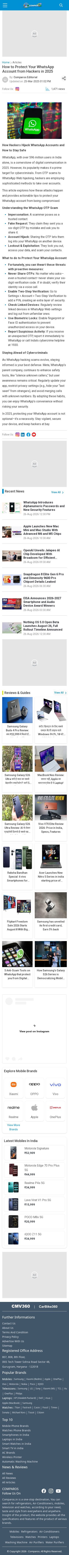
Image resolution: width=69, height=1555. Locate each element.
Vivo (4, 1384)
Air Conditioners (49, 1531)
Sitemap (7, 1345)
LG (31, 1388)
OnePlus (57, 1379)
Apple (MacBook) (11, 1403)
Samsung (19, 1379)
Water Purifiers (55, 1542)
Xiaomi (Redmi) (34, 1379)
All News (7, 1473)
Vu (65, 1388)
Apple (47, 1379)
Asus (47, 1398)
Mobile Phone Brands (15, 1426)
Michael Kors (18, 1412)
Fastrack (27, 1407)
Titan (17, 1407)
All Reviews (9, 1478)
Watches (30, 1537)
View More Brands (13, 1127)
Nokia (24, 1384)
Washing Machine (16, 1542)
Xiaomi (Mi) (49, 1388)
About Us (7, 1328)
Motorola (14, 1384)
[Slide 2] (38, 1058)
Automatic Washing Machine (20, 1461)
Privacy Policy (10, 1336)
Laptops (54, 1537)
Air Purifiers (36, 1542)
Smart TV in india (12, 1448)
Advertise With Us (13, 1341)
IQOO (40, 1384)
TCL (59, 1388)
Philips (19, 1393)
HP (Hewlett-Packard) (25, 1398)
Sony (38, 1388)
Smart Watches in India (16, 1443)
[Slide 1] (31, 1058)
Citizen (40, 1412)
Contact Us (8, 1323)
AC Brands (8, 1452)
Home (6, 62)
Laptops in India (12, 1439)
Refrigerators (29, 1531)
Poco (32, 1384)
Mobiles (14, 1531)
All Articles (8, 1482)
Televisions (17, 1537)
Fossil (45, 1407)
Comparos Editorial (25, 77)
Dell (41, 1398)
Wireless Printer (12, 1457)
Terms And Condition (15, 1332)
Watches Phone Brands (16, 1430)
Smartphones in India (15, 1435)
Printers (42, 1537)
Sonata (5, 1412)
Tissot (31, 1412)
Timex (54, 1407)
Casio (37, 1407)
